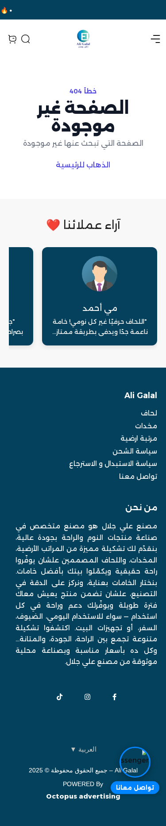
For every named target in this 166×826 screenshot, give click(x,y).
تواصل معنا (138, 476)
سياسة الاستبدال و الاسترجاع (113, 463)
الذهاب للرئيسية (83, 165)
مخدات (146, 426)
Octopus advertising (83, 796)
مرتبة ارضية (138, 438)
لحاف (149, 413)
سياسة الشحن (134, 451)
